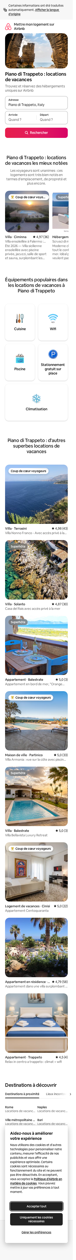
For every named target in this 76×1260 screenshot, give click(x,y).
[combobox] (36, 104)
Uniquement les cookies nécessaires (36, 1219)
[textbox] (20, 119)
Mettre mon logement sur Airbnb (34, 26)
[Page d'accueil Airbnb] (8, 26)
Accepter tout (36, 1206)
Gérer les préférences (36, 1232)
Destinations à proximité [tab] (22, 1094)
